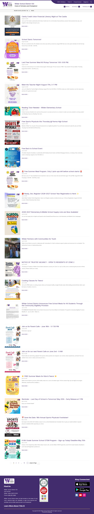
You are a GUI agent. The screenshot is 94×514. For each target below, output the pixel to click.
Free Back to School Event (32, 149)
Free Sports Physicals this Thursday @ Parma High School (44, 122)
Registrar (86, 2)
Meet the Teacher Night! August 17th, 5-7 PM (39, 85)
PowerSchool (77, 2)
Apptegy (50, 512)
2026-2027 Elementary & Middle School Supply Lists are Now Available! (50, 212)
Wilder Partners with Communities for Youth (39, 239)
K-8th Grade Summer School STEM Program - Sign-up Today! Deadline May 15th (53, 440)
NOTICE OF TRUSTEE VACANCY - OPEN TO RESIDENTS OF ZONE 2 (48, 262)
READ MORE (25, 26)
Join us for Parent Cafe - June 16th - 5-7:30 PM (40, 326)
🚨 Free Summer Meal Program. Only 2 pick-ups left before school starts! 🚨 (52, 171)
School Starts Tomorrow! (31, 39)
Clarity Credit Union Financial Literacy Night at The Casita (44, 17)
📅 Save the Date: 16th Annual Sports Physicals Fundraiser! (45, 418)
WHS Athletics (61, 2)
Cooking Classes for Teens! (32, 281)
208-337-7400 (12, 495)
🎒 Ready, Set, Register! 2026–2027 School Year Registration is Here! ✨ (50, 194)
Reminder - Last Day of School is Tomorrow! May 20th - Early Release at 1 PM (52, 399)
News (32, 10)
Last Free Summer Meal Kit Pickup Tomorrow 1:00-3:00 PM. (45, 62)
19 (24, 463)
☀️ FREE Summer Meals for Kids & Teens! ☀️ (39, 376)
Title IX (70, 2)
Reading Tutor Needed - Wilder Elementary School (41, 108)
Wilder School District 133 (21, 10)
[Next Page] (27, 463)
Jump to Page (33, 463)
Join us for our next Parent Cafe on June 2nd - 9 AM (42, 351)
